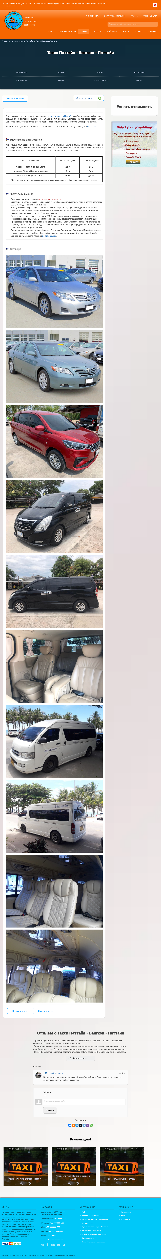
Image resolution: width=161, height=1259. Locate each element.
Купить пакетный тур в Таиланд (95, 1227)
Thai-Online (51, 1236)
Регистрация (126, 1212)
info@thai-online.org (55, 1240)
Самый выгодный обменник (93, 1242)
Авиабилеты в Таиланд (91, 1231)
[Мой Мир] (76, 1125)
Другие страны (88, 1238)
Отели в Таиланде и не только (94, 1234)
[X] (80, 1125)
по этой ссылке (49, 236)
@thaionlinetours (56, 1231)
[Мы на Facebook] (47, 1245)
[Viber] (87, 1125)
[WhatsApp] (91, 1125)
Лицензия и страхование (92, 1216)
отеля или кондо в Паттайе (59, 116)
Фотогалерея (87, 1223)
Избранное (125, 1219)
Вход (123, 1216)
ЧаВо (84, 1212)
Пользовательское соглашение (95, 1219)
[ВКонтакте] (69, 1125)
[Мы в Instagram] (69, 1245)
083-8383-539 (60, 1219)
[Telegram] (84, 1125)
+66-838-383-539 (57, 1223)
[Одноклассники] (73, 1125)
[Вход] (45, 1096)
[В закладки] (29, 1183)
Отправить (50, 1110)
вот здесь (91, 127)
